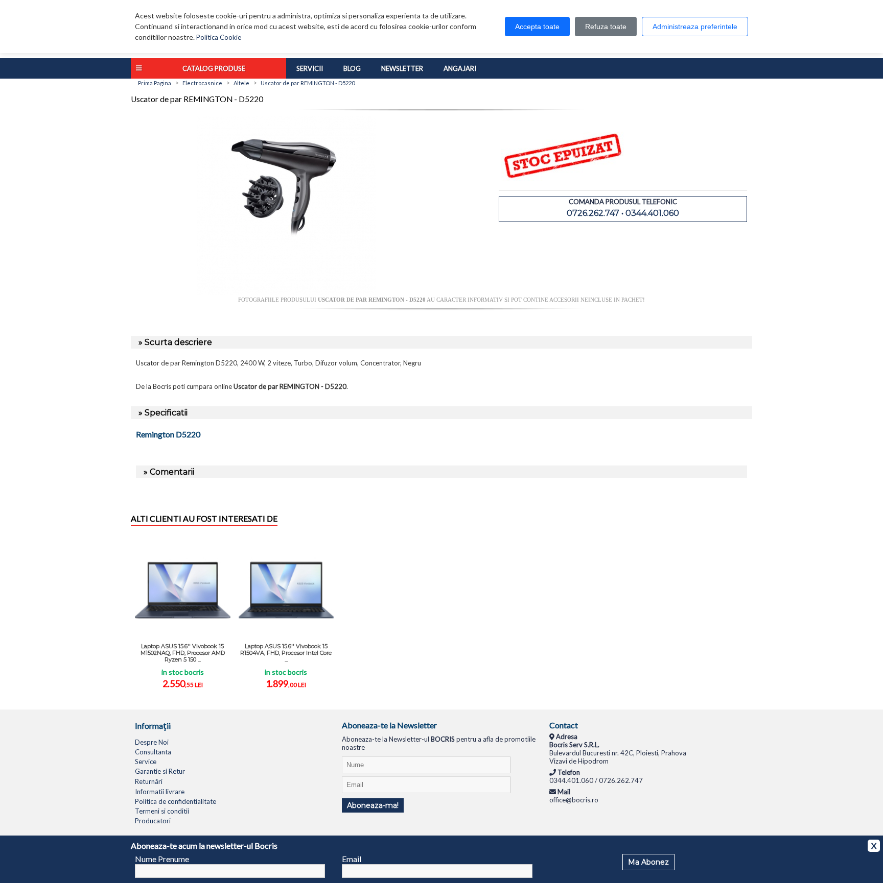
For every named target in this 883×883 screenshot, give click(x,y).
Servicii (309, 68)
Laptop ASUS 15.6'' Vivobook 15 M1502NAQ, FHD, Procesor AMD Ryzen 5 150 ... (183, 653)
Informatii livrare (159, 792)
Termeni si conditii (162, 811)
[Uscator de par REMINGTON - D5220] (286, 292)
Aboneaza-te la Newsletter (389, 725)
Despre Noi (152, 742)
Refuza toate (605, 26)
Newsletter (402, 68)
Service (145, 761)
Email (351, 859)
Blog (352, 68)
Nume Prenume (162, 859)
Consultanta (153, 752)
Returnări (148, 781)
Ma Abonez (648, 862)
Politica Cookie (218, 37)
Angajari (460, 68)
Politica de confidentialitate (175, 801)
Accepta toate (537, 26)
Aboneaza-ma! (373, 805)
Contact (563, 725)
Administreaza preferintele (695, 26)
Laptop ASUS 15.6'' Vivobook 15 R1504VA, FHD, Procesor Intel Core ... (286, 653)
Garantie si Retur (160, 771)
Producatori (153, 821)
